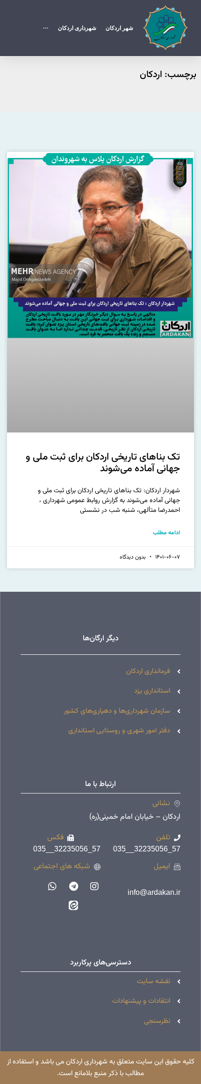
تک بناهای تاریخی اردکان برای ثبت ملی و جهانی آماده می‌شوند (103, 462)
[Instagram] (94, 886)
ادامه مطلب (166, 533)
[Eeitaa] (73, 905)
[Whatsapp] (52, 886)
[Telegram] (73, 886)
